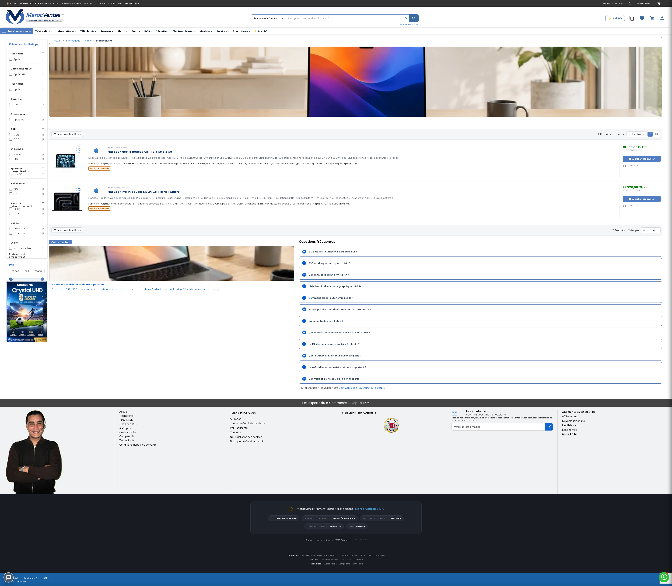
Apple (29, 59)
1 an (29, 104)
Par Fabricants (238, 427)
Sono (136, 31)
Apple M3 (29, 119)
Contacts (235, 432)
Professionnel (29, 228)
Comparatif (102, 3)
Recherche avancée (409, 24)
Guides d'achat (330, 564)
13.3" (29, 189)
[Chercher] (414, 18)
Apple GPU (29, 74)
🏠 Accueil (11, 3)
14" (29, 193)
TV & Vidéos (43, 31)
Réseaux (106, 31)
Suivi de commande (329, 559)
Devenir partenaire (573, 420)
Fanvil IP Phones (377, 555)
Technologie (115, 3)
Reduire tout (17, 254)
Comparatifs (344, 564)
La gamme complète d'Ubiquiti (352, 555)
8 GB (29, 139)
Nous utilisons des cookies (246, 437)
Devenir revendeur (84, 3)
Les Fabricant (570, 425)
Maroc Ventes (347, 559)
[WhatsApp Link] (664, 577)
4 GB (29, 134)
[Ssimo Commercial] (57, 452)
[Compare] (632, 18)
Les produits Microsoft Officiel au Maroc (319, 555)
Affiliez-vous (67, 3)
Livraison (359, 559)
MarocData (20, 581)
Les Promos (569, 429)
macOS (29, 174)
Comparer (633, 165)
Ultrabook (29, 233)
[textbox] (344, 18)
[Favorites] (642, 18)
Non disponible (29, 248)
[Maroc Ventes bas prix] (35, 17)
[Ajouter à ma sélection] (79, 149)
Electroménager (184, 31)
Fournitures (241, 31)
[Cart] (658, 3)
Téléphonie (88, 31)
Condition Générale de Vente (247, 423)
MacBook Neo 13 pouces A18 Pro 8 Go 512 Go (139, 151)
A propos (54, 3)
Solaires (222, 31)
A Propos (235, 419)
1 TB (29, 159)
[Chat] (9, 577)
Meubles (206, 31)
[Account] (629, 3)
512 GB (29, 154)
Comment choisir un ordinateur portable (362, 387)
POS (148, 31)
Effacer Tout (17, 256)
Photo (122, 31)
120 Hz (29, 213)
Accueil (57, 40)
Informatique (66, 31)
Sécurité (162, 31)
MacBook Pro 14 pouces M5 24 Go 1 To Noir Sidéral (143, 191)
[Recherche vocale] (405, 18)
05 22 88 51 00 (39, 3)
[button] (650, 134)
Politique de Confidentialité (246, 441)
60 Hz (29, 208)
